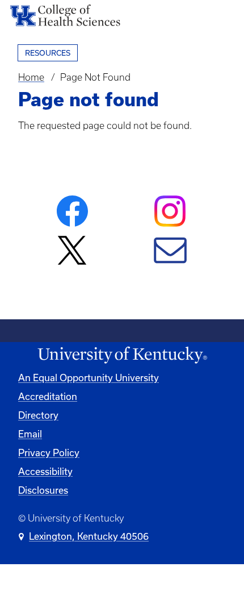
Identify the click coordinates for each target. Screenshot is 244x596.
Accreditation (47, 396)
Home (31, 77)
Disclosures (43, 490)
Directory (38, 415)
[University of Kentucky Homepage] (122, 355)
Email (30, 434)
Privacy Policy (48, 453)
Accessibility (45, 471)
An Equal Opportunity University (88, 378)
